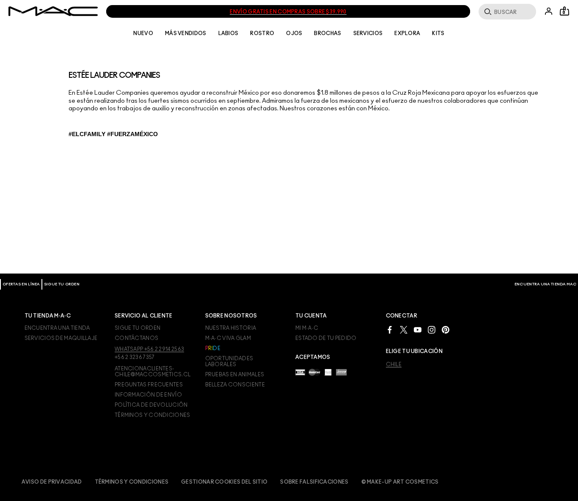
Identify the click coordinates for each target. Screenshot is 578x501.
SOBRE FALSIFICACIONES (314, 482)
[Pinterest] (445, 329)
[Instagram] (431, 329)
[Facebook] (390, 329)
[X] (403, 329)
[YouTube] (417, 329)
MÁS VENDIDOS (185, 33)
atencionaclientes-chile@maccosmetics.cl (152, 371)
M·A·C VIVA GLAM (228, 338)
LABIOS (228, 33)
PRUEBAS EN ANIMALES (234, 374)
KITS (438, 33)
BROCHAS (327, 33)
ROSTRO (262, 33)
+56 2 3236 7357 (135, 357)
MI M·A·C (306, 328)
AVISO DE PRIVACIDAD (52, 482)
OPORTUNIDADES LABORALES (229, 361)
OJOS (294, 33)
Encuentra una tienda (57, 328)
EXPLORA (407, 33)
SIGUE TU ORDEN (62, 284)
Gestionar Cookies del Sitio (224, 482)
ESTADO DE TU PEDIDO (326, 338)
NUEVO (143, 33)
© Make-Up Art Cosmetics (400, 482)
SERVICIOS (368, 33)
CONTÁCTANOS (136, 338)
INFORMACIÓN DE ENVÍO (148, 394)
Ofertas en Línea (21, 284)
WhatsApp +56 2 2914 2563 (149, 349)
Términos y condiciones (132, 482)
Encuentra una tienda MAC (545, 284)
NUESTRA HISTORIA (230, 328)
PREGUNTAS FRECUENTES (149, 384)
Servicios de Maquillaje (61, 338)
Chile (394, 364)
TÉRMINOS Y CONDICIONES (152, 415)
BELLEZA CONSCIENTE (235, 384)
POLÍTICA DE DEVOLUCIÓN (151, 405)
